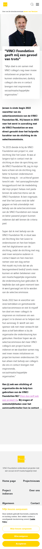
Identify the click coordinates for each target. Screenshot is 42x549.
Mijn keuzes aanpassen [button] (21, 528)
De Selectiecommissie (16, 11)
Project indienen (7, 492)
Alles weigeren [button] (21, 536)
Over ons (5, 11)
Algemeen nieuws (8, 504)
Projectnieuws (31, 480)
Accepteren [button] (21, 543)
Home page (9, 480)
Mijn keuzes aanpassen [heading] (14, 509)
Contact (35, 503)
